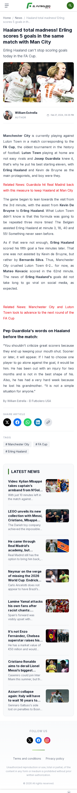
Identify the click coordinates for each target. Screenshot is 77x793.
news (18, 17)
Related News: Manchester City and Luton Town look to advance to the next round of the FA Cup (38, 312)
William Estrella (26, 112)
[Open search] (70, 5)
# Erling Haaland (16, 451)
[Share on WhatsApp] (28, 422)
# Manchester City (17, 444)
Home (7, 17)
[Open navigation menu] (6, 5)
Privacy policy (55, 758)
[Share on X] (7, 422)
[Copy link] (48, 422)
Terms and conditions (27, 758)
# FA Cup (41, 444)
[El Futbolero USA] (38, 5)
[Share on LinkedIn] (38, 422)
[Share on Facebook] (17, 422)
